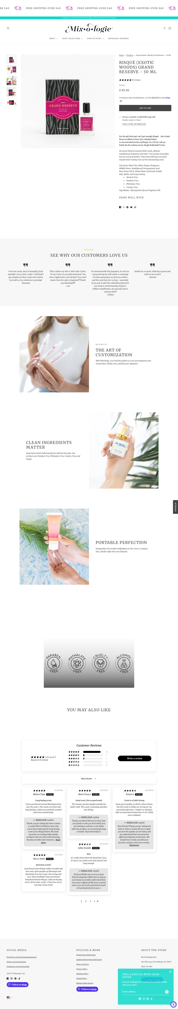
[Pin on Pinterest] (127, 207)
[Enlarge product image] (68, 101)
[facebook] (140, 998)
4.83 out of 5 (50, 757)
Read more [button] (134, 845)
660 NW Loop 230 (147, 117)
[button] (125, 80)
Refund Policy (81, 978)
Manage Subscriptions (84, 983)
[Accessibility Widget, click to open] (173, 1004)
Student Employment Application (89, 960)
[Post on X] (124, 207)
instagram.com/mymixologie (18, 966)
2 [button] (85, 901)
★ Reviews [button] (175, 507)
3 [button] (90, 901)
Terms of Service (82, 964)
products (130, 55)
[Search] (8, 28)
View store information (134, 124)
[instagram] (144, 998)
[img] (39, 790)
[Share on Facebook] (120, 207)
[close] (170, 971)
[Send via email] (131, 207)
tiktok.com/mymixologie (16, 962)
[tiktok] (151, 998)
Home (121, 55)
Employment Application (86, 955)
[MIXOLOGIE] (89, 28)
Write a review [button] (134, 758)
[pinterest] (148, 998)
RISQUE (122, 85)
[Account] (164, 28)
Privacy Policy (81, 969)
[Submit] (167, 992)
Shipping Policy (82, 974)
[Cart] (169, 28)
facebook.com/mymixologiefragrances (22, 957)
